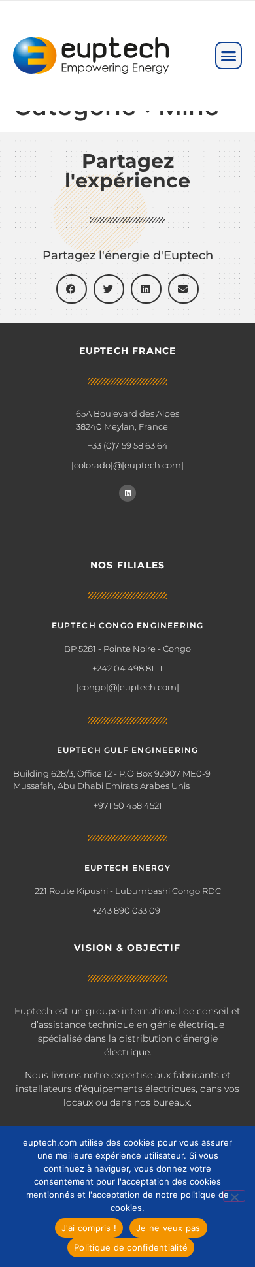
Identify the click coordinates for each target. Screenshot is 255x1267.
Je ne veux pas (168, 1228)
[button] (229, 55)
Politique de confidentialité (131, 1247)
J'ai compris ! (89, 1228)
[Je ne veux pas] (234, 1196)
